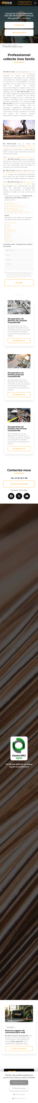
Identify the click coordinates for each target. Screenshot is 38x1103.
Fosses (7, 228)
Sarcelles (8, 237)
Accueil (4, 45)
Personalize (20, 1094)
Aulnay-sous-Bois (10, 223)
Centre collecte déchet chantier (14, 210)
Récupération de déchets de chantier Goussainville (17, 321)
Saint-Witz (9, 235)
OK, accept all (20, 1082)
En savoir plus (19, 341)
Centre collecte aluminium (13, 205)
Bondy (8, 224)
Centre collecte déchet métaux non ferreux (17, 212)
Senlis (15, 45)
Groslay (8, 233)
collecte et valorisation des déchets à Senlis (19, 73)
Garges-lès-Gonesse (11, 230)
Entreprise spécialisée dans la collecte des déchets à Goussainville (18, 1032)
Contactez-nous (19, 33)
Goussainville (9, 232)
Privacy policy (20, 1098)
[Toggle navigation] (35, 3)
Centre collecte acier (11, 203)
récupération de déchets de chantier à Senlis (19, 183)
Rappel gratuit (25, 3)
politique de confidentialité (18, 277)
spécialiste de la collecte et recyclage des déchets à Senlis (19, 147)
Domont (8, 226)
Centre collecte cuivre (12, 208)
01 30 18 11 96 (19, 25)
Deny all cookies (20, 1088)
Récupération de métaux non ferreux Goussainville (17, 429)
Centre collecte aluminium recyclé (15, 206)
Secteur (9, 45)
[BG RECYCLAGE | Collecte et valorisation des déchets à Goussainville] (7, 3)
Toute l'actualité (19, 1050)
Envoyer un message (19, 484)
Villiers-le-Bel (9, 241)
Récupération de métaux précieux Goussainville (16, 375)
